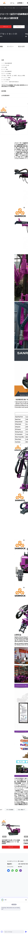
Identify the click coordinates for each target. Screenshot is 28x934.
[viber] (20, 870)
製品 (5, 7)
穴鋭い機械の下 (21, 809)
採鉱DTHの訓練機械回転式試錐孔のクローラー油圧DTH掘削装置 (10, 841)
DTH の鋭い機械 (11, 7)
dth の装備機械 (9, 809)
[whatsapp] (12, 870)
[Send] (26, 931)
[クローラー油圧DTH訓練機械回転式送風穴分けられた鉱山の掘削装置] (11, 828)
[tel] (24, 870)
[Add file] (2, 931)
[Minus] (26, 900)
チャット (5, 26)
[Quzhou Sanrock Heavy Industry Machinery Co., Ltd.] (4, 2)
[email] (8, 870)
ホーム (1, 7)
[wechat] (16, 870)
